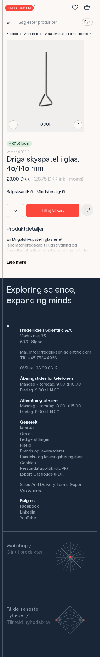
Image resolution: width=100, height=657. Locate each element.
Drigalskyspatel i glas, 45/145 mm (69, 34)
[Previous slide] (13, 125)
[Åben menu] (9, 22)
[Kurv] (87, 8)
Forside (12, 34)
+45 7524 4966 (42, 358)
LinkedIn (27, 512)
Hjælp (25, 445)
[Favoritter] (75, 8)
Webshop (31, 34)
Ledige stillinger (35, 439)
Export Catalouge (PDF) (42, 474)
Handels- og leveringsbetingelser (51, 456)
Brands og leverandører (42, 451)
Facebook (29, 506)
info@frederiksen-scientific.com (60, 352)
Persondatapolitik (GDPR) (44, 468)
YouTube (28, 517)
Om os (26, 433)
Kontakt (27, 427)
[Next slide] (78, 125)
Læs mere (16, 262)
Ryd (87, 22)
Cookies (28, 462)
